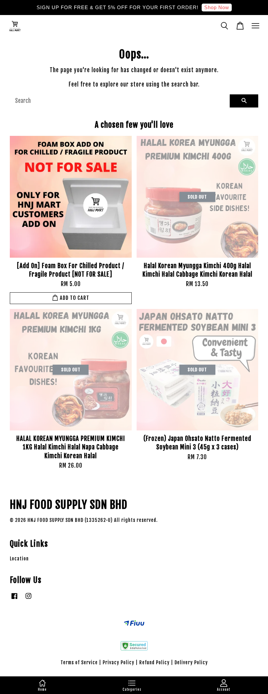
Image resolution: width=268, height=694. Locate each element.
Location (19, 559)
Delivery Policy (191, 662)
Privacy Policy (118, 662)
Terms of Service (79, 662)
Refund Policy (154, 662)
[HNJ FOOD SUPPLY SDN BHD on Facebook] (14, 599)
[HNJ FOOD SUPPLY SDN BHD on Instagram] (28, 599)
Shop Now (216, 7)
